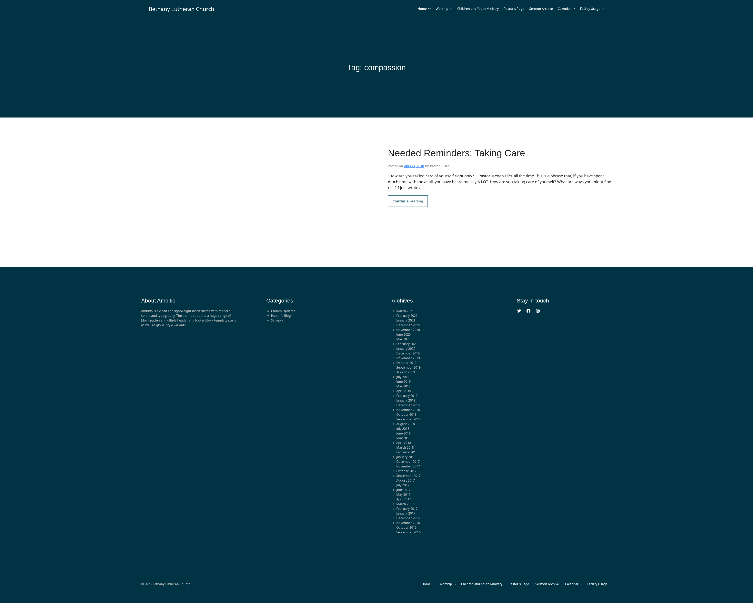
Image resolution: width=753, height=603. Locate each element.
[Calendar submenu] (573, 8)
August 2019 (405, 372)
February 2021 (406, 315)
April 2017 (403, 499)
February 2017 (406, 508)
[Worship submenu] (451, 8)
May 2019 (403, 386)
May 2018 (403, 438)
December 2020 (408, 325)
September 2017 (408, 476)
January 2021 (405, 320)
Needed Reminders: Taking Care (456, 153)
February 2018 (406, 452)
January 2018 (405, 457)
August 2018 (405, 424)
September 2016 (408, 532)
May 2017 (403, 494)
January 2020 (405, 348)
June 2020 (403, 334)
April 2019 (403, 391)
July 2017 (402, 485)
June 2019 (403, 381)
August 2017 (405, 480)
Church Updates (283, 311)
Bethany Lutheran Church (181, 9)
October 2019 (406, 363)
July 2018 (402, 428)
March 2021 (405, 311)
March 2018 (405, 447)
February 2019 (406, 395)
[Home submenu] (429, 8)
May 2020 (403, 339)
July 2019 (402, 377)
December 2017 (408, 461)
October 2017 (406, 471)
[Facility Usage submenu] (603, 8)
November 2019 (408, 358)
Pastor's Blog (281, 315)
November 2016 (408, 523)
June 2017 (403, 490)
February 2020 (406, 344)
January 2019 (405, 400)
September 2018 (408, 419)
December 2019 (408, 353)
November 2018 (408, 410)
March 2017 (405, 504)
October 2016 (406, 527)
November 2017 (408, 466)
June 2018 (403, 433)
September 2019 (408, 367)
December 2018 (408, 405)
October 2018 (406, 414)
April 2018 (403, 443)
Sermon (277, 320)
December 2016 (408, 518)
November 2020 (408, 330)
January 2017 (405, 513)
